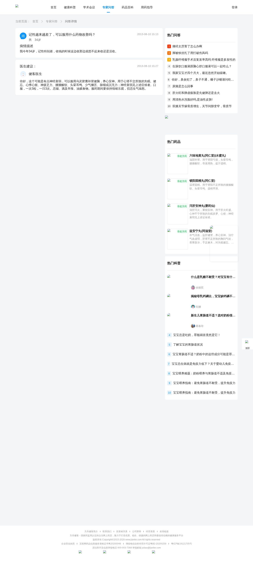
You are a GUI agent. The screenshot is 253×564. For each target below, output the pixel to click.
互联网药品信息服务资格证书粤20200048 (100, 543)
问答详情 (71, 21)
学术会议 (89, 7)
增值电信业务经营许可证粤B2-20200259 (146, 543)
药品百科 (128, 7)
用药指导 (147, 7)
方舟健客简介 (91, 531)
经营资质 (150, 531)
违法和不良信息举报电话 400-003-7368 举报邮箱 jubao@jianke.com (126, 547)
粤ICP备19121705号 (181, 543)
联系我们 (107, 531)
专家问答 (108, 7)
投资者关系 (121, 531)
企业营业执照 (68, 543)
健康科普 (70, 7)
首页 (53, 7)
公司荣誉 (136, 531)
